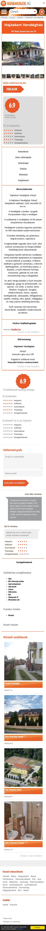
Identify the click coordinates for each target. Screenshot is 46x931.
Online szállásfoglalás (23, 157)
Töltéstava (8, 879)
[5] (12, 130)
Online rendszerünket (27, 362)
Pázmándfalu (37, 882)
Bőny (13, 876)
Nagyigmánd (9, 890)
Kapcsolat (7, 918)
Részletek (20, 929)
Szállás (6, 900)
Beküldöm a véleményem (14, 483)
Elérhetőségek (23, 163)
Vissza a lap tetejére (31, 856)
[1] (4, 130)
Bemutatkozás (23, 152)
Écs (19, 890)
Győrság (24, 882)
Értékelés (23, 169)
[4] (10, 130)
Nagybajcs (23, 876)
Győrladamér (16, 885)
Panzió (13, 905)
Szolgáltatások (23, 180)
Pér (34, 879)
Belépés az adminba (11, 922)
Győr (5, 882)
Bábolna (13, 882)
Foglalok (12, 89)
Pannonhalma (10, 888)
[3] (8, 130)
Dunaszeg (24, 888)
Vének (6, 876)
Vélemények (23, 175)
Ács (39, 879)
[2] (6, 130)
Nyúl (5, 885)
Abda (26, 890)
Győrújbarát (31, 885)
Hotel (5, 905)
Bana (33, 876)
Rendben (37, 927)
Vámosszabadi (22, 879)
